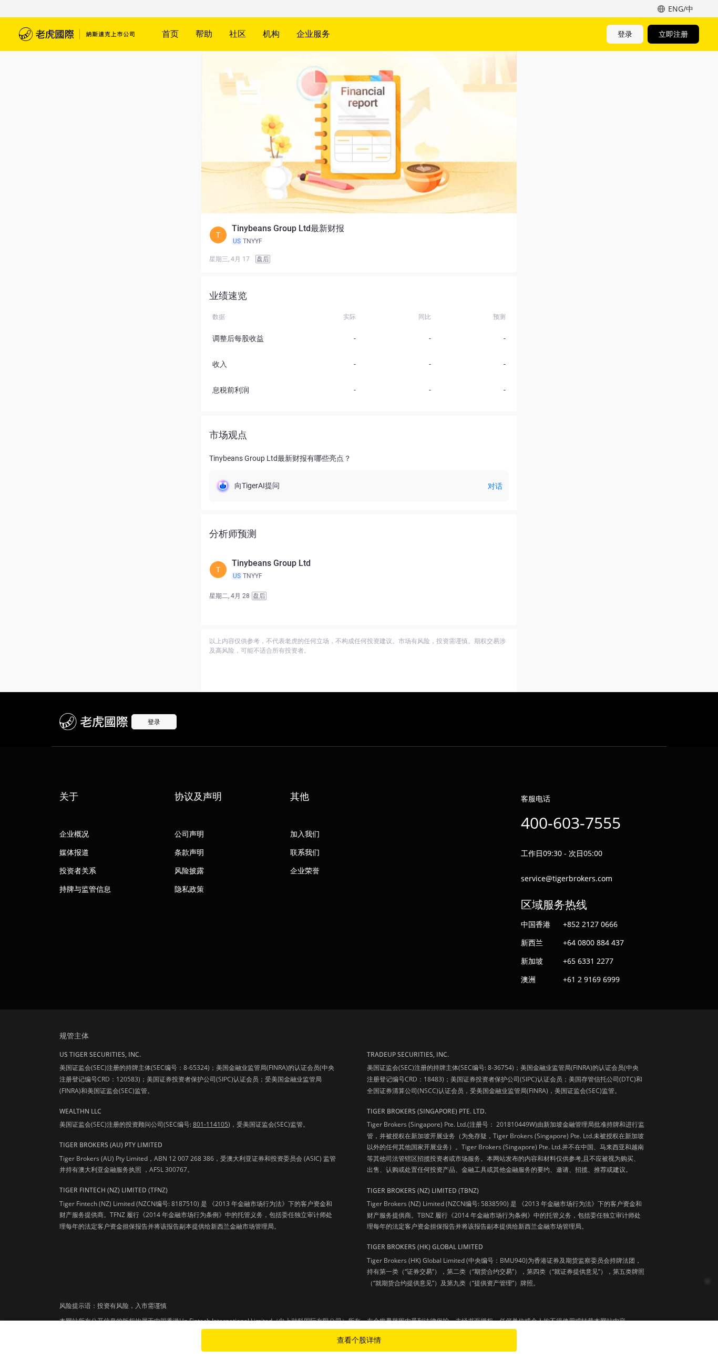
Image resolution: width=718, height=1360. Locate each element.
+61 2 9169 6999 (591, 979)
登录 (625, 34)
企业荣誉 (305, 870)
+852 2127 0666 (590, 924)
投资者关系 (77, 870)
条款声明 (189, 852)
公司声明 (189, 834)
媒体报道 (74, 852)
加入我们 (305, 834)
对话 (495, 486)
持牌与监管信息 (85, 889)
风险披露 (189, 870)
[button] (359, 235)
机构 (271, 33)
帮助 (204, 33)
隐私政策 (189, 889)
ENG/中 (680, 9)
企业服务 (313, 33)
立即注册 (673, 34)
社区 (237, 33)
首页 (170, 33)
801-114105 (210, 1124)
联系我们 (305, 852)
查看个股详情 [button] (359, 1340)
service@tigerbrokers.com (566, 878)
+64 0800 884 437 (593, 942)
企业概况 (74, 834)
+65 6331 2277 (588, 961)
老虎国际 (77, 34)
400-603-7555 (571, 822)
